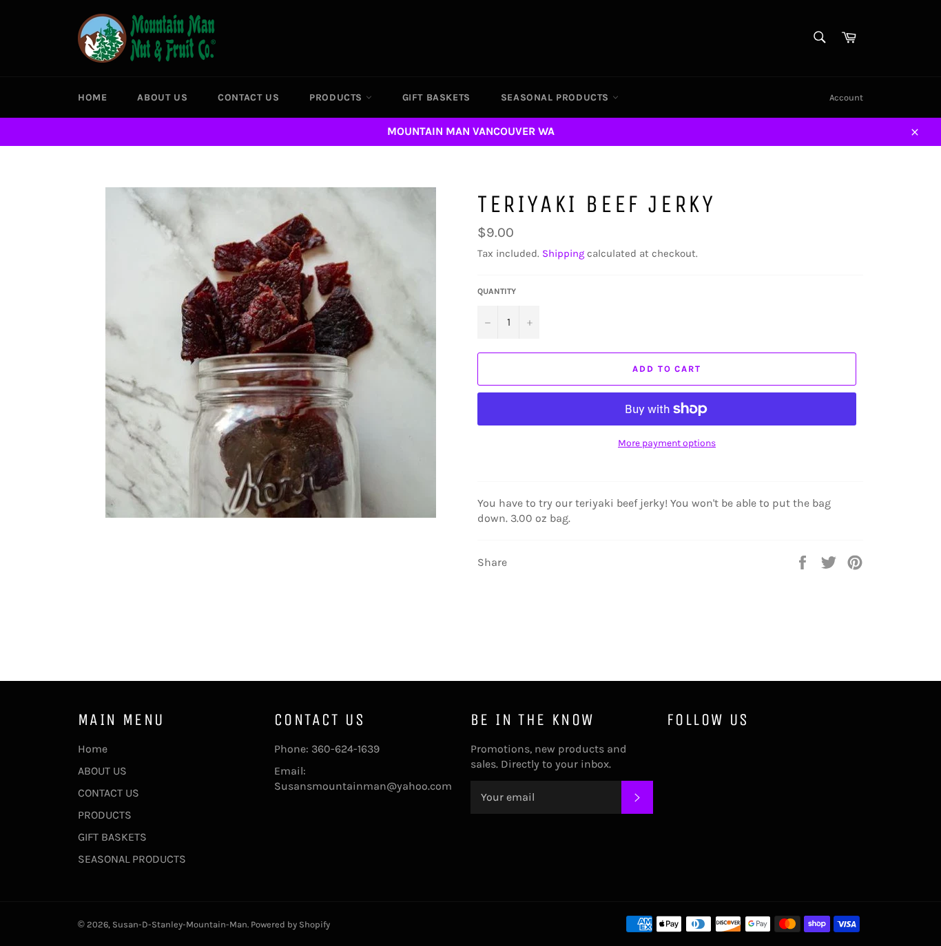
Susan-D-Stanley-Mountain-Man (179, 924)
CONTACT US (248, 97)
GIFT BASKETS (436, 97)
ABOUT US (162, 97)
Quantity (496, 291)
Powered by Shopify (290, 924)
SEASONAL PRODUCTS (556, 97)
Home (92, 97)
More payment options (667, 443)
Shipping (563, 253)
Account (846, 97)
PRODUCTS (337, 97)
